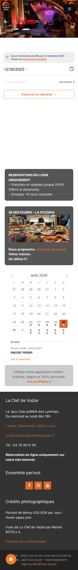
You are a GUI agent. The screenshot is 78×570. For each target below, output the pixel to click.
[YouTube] (47, 485)
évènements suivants (35, 59)
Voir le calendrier (20, 359)
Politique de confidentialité (26, 541)
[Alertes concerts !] (11, 559)
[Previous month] (11, 275)
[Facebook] (29, 485)
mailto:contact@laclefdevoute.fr (30, 435)
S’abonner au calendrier (37, 94)
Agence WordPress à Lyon (39, 564)
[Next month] (67, 275)
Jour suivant (65, 81)
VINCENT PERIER (21, 352)
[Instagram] (38, 485)
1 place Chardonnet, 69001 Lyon (30, 426)
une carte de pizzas (51, 249)
